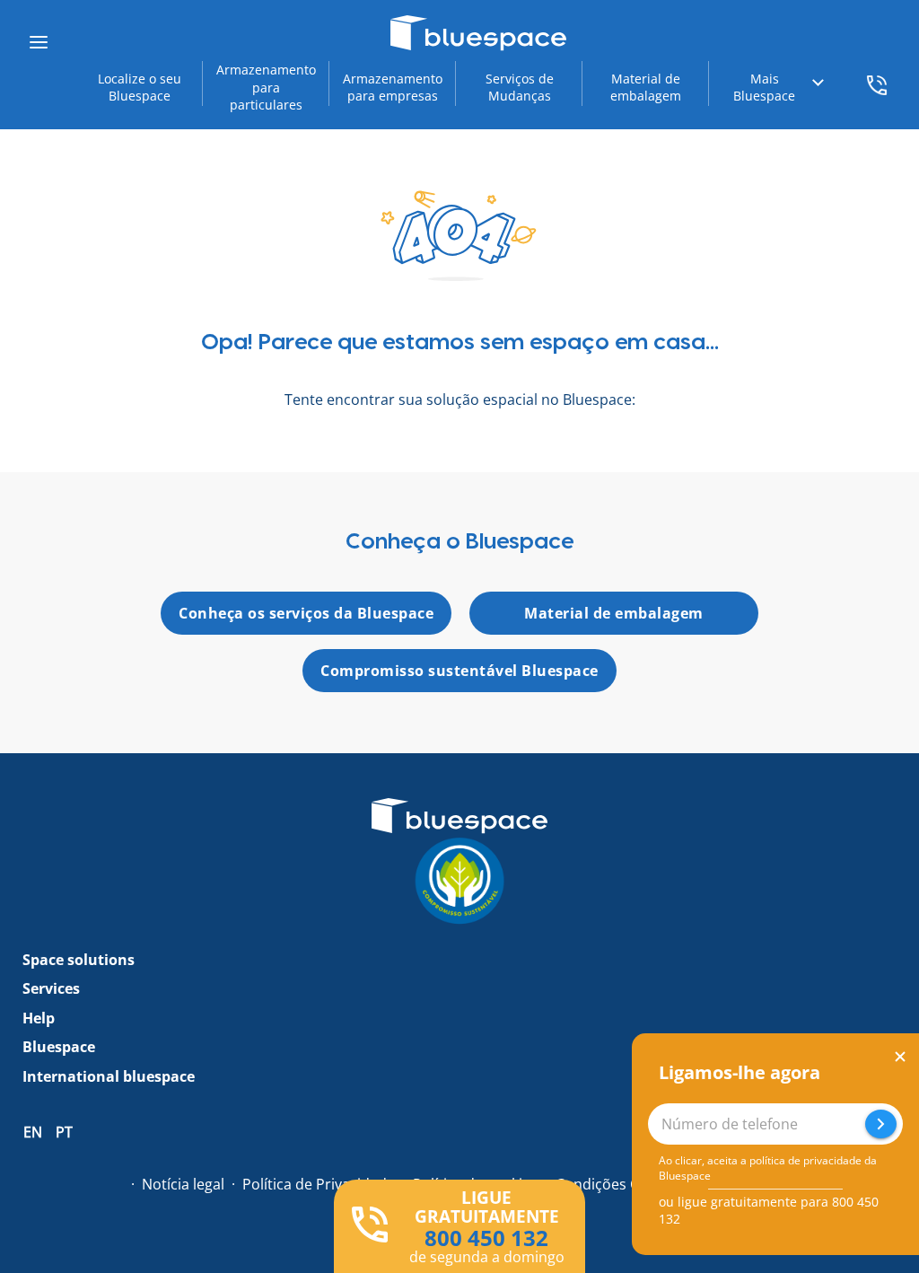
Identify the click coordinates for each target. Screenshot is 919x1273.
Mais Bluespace (764, 87)
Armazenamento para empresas (392, 87)
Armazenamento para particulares (266, 87)
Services (51, 988)
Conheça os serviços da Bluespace (306, 613)
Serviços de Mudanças (520, 87)
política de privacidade (805, 1160)
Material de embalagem (645, 87)
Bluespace (58, 1047)
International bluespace (108, 1076)
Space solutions (78, 960)
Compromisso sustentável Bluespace (459, 670)
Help (38, 1018)
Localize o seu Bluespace (139, 87)
